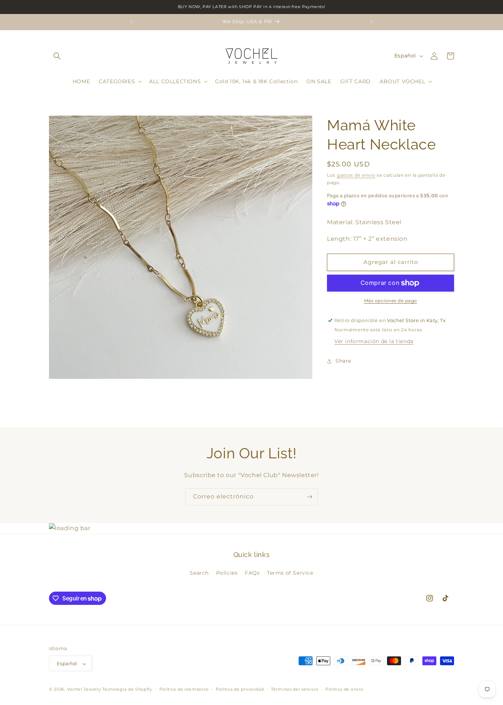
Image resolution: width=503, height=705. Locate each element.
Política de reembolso (184, 689)
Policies (227, 572)
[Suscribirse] (309, 496)
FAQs (252, 572)
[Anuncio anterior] (131, 22)
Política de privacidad (240, 689)
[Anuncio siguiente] (371, 22)
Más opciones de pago (390, 300)
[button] (57, 56)
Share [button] (343, 360)
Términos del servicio (295, 689)
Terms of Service (290, 572)
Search (199, 572)
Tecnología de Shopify (127, 689)
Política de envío (344, 689)
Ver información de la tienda (374, 341)
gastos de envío (356, 175)
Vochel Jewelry (84, 689)
